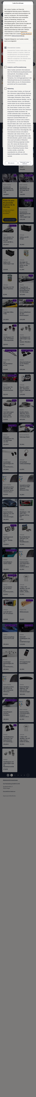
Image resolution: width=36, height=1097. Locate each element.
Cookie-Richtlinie (26, 33)
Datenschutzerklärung (18, 35)
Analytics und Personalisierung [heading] (16, 67)
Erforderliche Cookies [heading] (13, 48)
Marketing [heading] (10, 88)
